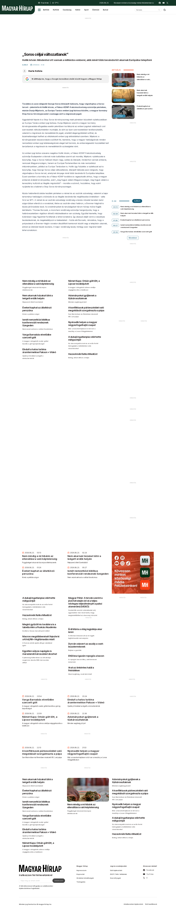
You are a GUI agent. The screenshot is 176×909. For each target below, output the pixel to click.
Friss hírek (45, 3)
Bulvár (105, 10)
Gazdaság (67, 10)
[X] (167, 3)
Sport (86, 10)
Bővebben (133, 238)
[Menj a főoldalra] (17, 8)
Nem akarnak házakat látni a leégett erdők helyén (145, 92)
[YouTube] (164, 3)
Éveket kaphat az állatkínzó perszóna (144, 107)
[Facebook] (160, 3)
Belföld (46, 10)
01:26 (115, 220)
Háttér (77, 10)
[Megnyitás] (39, 10)
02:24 (115, 214)
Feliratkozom (58, 880)
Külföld (56, 10)
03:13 (115, 207)
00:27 (115, 225)
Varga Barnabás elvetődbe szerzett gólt (136, 232)
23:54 (115, 232)
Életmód (95, 10)
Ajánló (137, 201)
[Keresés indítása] (159, 10)
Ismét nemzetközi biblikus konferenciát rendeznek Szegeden (135, 226)
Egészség (120, 84)
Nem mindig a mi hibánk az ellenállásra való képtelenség (143, 78)
